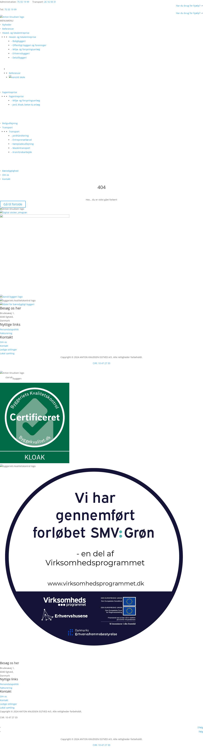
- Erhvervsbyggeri (20, 53)
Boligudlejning (10, 123)
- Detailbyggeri (19, 57)
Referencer (8, 28)
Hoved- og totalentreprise (15, 32)
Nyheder (6, 24)
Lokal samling (7, 353)
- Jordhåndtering (20, 135)
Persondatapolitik (9, 329)
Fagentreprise (9, 92)
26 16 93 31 (50, 1)
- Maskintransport (20, 147)
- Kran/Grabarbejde (21, 152)
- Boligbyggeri (18, 41)
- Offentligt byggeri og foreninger (28, 45)
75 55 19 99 (23, 1)
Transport (7, 127)
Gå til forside (12, 204)
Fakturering (6, 333)
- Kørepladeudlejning (22, 143)
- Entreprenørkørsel (21, 139)
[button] (6, 20)
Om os (5, 174)
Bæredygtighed (10, 170)
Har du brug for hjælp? (189, 5)
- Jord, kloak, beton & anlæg (25, 104)
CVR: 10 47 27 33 (101, 363)
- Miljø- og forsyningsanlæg (25, 49)
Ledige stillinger (8, 349)
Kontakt (6, 179)
